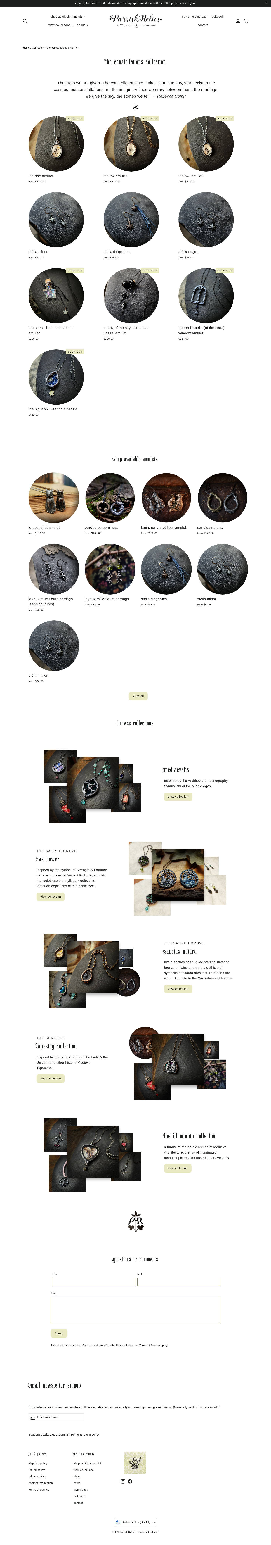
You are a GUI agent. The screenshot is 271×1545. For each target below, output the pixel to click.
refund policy (37, 1469)
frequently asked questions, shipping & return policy (64, 1434)
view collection (178, 796)
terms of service (39, 1489)
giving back (200, 16)
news (185, 16)
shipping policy (38, 1463)
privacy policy (37, 1476)
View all (138, 696)
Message (54, 1293)
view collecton (178, 1168)
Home (26, 47)
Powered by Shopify (148, 1532)
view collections (59, 25)
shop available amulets (67, 16)
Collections (38, 47)
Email (139, 1274)
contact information (41, 1483)
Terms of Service (149, 1345)
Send (59, 1333)
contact (203, 25)
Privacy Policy (124, 1345)
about (81, 25)
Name (55, 1274)
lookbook (217, 16)
